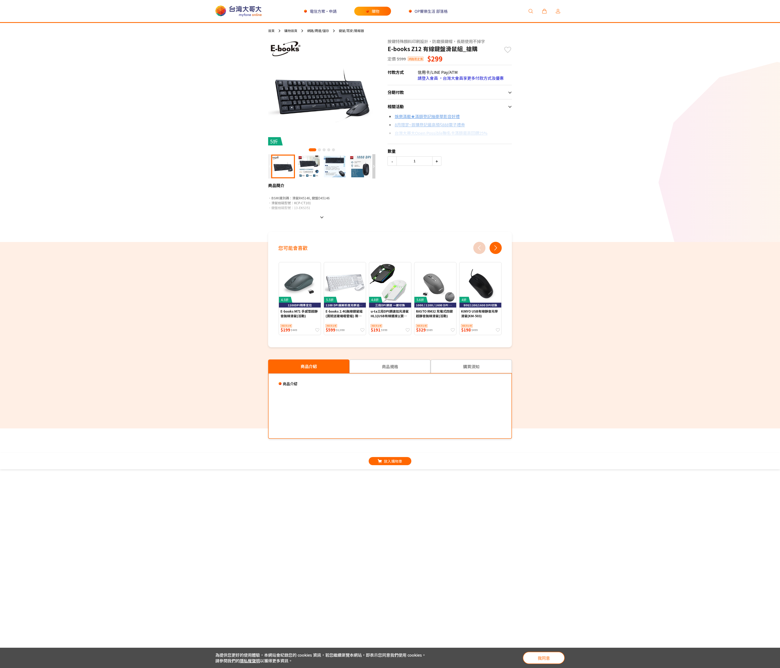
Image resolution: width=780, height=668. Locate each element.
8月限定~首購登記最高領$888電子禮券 (430, 125)
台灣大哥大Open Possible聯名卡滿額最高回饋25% (441, 133)
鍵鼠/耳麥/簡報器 (351, 30)
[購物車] (544, 11)
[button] (312, 149)
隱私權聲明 (250, 661)
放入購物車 (393, 461)
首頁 (271, 30)
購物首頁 (290, 30)
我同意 (544, 658)
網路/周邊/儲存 (318, 30)
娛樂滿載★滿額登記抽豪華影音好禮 (427, 116)
